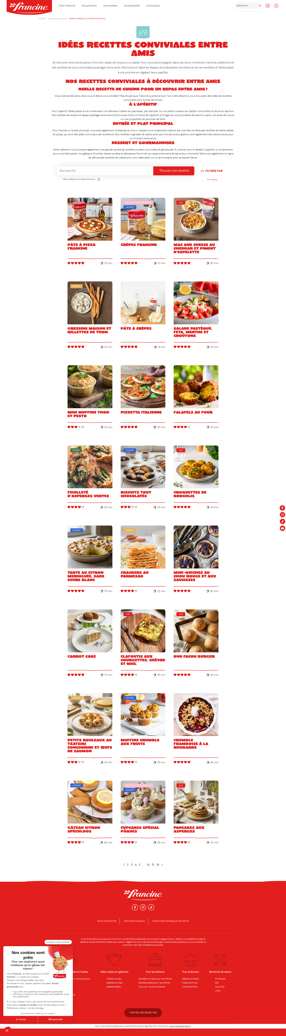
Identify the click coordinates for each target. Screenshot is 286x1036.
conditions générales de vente (170, 921)
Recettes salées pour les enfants (154, 983)
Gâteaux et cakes (190, 979)
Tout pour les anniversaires (152, 987)
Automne (219, 987)
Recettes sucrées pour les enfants (155, 979)
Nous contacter (106, 921)
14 (148, 864)
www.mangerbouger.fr (180, 1026)
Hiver (217, 991)
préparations (142, 939)
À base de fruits (189, 983)
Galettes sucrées (114, 983)
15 (153, 864)
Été (216, 983)
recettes (146, 945)
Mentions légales (134, 921)
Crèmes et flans (189, 987)
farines (129, 939)
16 (158, 864)
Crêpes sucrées (113, 979)
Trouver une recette (174, 171)
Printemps (220, 979)
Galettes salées (113, 987)
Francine (116, 939)
